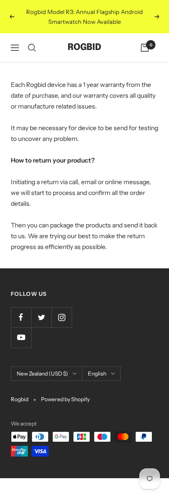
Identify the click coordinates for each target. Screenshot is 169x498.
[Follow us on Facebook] (21, 317)
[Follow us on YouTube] (21, 337)
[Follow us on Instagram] (61, 317)
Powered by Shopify (65, 399)
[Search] (32, 48)
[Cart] (144, 48)
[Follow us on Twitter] (41, 317)
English (97, 373)
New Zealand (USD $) (42, 373)
